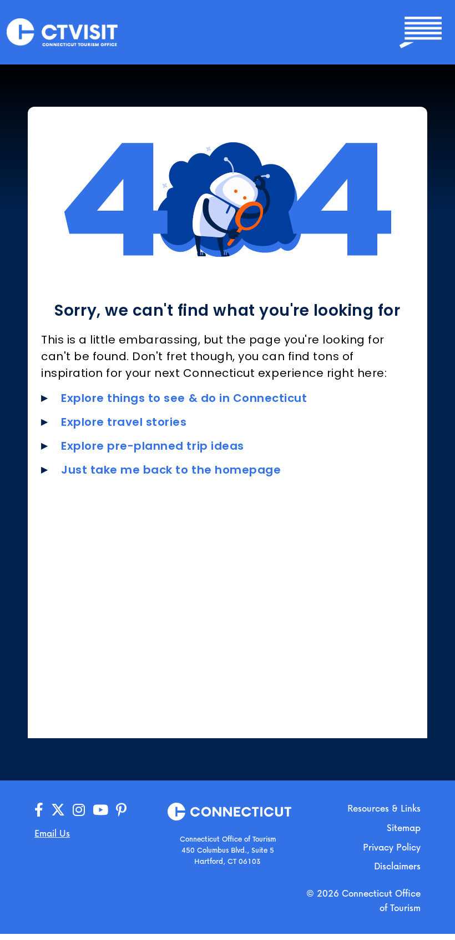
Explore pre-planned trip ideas (152, 446)
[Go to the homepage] (62, 31)
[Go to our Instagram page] (79, 810)
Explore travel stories (124, 422)
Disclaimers (397, 866)
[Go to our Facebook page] (38, 810)
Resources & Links (384, 808)
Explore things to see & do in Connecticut (184, 398)
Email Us (52, 833)
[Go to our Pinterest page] (121, 810)
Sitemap (404, 827)
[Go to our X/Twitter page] (58, 810)
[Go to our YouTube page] (100, 810)
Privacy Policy (392, 847)
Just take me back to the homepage (171, 470)
